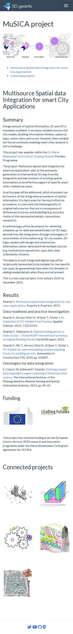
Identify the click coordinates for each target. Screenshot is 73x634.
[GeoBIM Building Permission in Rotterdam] (18, 494)
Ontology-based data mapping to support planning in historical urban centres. (35, 373)
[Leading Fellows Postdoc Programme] (54, 410)
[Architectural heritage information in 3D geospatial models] (18, 582)
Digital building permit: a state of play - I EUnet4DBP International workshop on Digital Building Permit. (35, 335)
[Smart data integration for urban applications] (54, 538)
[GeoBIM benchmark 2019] (18, 538)
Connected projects (22, 75)
